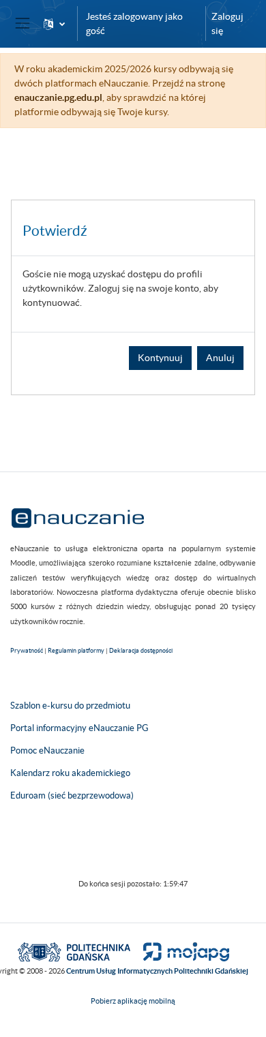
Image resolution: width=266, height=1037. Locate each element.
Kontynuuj (160, 357)
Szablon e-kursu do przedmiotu (70, 705)
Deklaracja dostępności (141, 650)
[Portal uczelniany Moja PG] (180, 951)
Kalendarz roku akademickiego (70, 773)
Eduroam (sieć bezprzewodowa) (72, 795)
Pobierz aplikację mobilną (133, 1001)
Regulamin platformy (76, 650)
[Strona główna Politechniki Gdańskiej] (74, 951)
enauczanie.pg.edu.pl (58, 97)
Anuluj (220, 357)
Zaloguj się (227, 23)
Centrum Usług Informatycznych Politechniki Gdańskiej (157, 971)
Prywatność (26, 650)
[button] (54, 23)
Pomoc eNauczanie (47, 750)
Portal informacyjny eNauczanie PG (79, 728)
